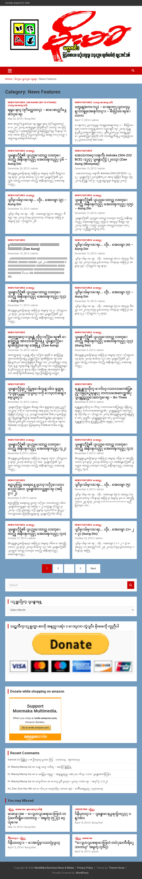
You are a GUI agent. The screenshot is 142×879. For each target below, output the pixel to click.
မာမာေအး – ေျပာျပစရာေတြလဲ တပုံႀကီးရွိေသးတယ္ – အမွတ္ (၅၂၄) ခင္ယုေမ (37, 818)
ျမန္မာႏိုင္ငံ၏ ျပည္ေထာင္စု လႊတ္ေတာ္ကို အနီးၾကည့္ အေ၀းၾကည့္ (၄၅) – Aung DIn (104, 204)
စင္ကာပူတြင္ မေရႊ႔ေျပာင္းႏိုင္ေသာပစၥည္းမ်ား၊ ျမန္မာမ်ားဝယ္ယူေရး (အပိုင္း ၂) (36, 489)
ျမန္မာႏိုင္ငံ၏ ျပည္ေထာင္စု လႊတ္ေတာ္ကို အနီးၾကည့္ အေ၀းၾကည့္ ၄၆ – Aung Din (37, 159)
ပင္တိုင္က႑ (11, 809)
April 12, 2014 (15, 847)
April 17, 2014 (82, 120)
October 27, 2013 (17, 538)
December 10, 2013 (85, 301)
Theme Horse (117, 867)
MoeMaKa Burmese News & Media (54, 867)
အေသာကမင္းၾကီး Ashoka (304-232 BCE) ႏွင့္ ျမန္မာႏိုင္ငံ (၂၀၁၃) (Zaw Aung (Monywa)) (103, 159)
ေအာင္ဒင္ (30, 151)
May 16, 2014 (15, 827)
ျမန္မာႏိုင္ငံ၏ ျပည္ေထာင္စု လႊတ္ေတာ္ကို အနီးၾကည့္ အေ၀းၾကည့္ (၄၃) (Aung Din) (104, 341)
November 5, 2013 (85, 453)
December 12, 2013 (18, 253)
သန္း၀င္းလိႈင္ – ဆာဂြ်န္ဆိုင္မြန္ (53, 766)
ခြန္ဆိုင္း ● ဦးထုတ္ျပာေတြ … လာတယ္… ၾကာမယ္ (50, 759)
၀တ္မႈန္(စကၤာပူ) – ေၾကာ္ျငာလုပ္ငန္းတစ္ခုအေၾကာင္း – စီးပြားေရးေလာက (103, 111)
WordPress (82, 872)
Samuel (12, 759)
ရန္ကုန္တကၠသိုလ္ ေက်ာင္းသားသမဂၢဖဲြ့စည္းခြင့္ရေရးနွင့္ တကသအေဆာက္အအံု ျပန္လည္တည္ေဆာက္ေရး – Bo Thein (103, 393)
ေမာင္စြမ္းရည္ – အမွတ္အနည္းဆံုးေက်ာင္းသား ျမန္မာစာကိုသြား (73, 774)
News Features (16, 102)
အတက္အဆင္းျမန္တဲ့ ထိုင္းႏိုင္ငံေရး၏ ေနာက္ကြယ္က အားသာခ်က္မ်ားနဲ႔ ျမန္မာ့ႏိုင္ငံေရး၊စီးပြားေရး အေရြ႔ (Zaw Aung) (37, 341)
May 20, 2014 (15, 118)
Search (130, 585)
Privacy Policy (85, 867)
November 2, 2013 (85, 489)
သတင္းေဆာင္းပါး (17, 105)
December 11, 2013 (18, 305)
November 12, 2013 (18, 402)
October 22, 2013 (84, 538)
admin (95, 120)
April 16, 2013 (82, 851)
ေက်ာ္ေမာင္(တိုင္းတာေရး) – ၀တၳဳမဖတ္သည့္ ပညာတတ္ (70, 788)
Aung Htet (30, 118)
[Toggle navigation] (9, 71)
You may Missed (21, 800)
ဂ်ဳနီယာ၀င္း (13, 838)
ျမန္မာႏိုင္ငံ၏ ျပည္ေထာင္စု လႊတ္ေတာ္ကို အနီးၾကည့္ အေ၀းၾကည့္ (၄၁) (104, 446)
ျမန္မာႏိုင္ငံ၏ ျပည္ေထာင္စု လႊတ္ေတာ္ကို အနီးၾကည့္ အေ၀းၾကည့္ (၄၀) (37, 531)
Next (93, 568)
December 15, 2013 (85, 168)
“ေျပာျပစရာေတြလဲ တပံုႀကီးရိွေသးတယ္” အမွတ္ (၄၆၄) (104, 845)
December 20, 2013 (18, 168)
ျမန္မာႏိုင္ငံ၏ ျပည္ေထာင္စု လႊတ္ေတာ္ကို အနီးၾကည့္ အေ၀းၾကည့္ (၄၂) (37, 446)
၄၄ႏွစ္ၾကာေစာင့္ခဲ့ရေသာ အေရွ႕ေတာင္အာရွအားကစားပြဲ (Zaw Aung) (33, 247)
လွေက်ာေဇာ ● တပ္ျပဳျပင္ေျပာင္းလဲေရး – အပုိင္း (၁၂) (72, 781)
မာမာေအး (20, 809)
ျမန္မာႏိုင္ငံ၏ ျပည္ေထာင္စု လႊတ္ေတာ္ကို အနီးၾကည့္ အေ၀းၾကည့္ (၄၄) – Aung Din (37, 296)
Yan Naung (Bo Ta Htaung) (41, 102)
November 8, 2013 (85, 402)
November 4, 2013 (18, 498)
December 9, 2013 (85, 350)
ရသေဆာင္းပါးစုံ (34, 809)
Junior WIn (81, 809)
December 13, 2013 (85, 213)
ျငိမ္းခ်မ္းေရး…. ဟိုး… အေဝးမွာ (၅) (102, 485)
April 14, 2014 (82, 822)
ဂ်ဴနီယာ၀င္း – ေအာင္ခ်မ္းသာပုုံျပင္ (34, 843)
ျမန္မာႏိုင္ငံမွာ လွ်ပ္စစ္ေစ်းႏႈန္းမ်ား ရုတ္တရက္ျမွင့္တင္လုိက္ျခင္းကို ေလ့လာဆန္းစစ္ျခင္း (37, 393)
